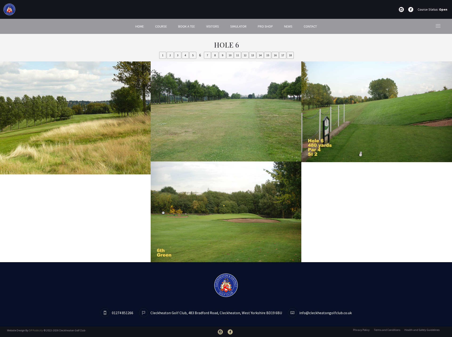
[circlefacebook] (411, 9)
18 (290, 55)
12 (245, 55)
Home (139, 26)
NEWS (288, 26)
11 (237, 55)
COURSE (161, 26)
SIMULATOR (238, 26)
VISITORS (212, 26)
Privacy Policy (361, 330)
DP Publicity (36, 330)
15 (267, 55)
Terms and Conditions (387, 330)
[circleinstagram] (402, 9)
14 (260, 55)
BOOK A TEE (186, 26)
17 (282, 55)
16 (275, 55)
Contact (310, 26)
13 (252, 55)
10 (230, 55)
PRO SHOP (265, 26)
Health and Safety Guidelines (422, 330)
